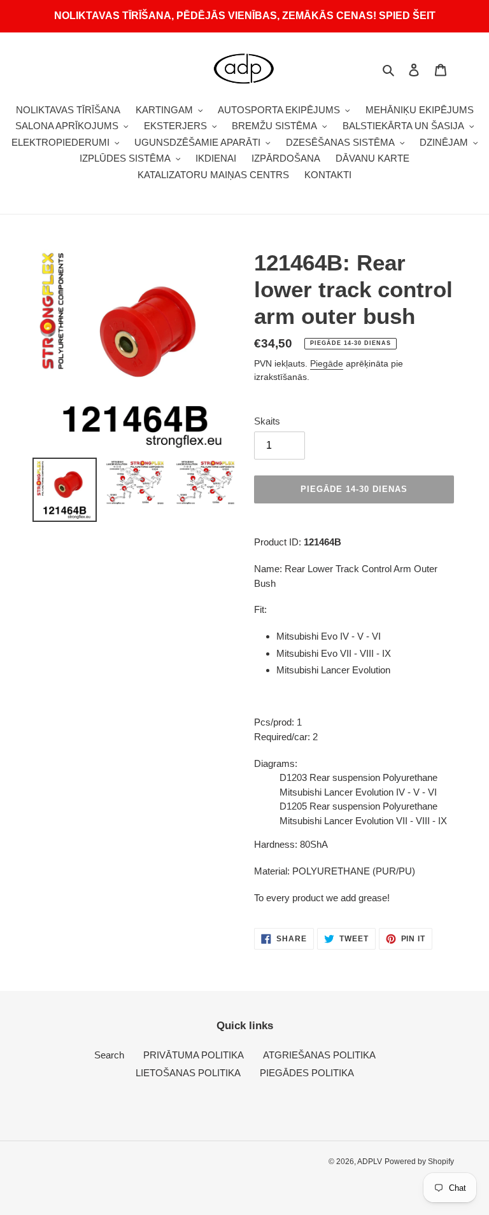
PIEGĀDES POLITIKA (307, 1072)
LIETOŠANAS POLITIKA (188, 1072)
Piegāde (326, 363)
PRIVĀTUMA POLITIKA (193, 1055)
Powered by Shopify (419, 1161)
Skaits (267, 421)
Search (109, 1055)
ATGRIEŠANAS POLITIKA (319, 1055)
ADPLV (369, 1161)
